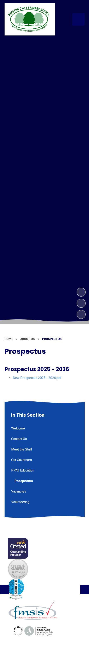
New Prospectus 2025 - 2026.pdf (37, 378)
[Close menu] (78, 19)
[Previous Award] (4, 589)
